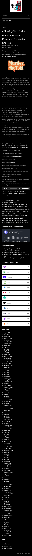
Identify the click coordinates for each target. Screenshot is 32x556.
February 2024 (8, 378)
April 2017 (6, 524)
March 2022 (7, 418)
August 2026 (7, 332)
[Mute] (23, 189)
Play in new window (12, 191)
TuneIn (10, 195)
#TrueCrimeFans (18, 218)
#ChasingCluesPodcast (9, 202)
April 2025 (6, 352)
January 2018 (7, 508)
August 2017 (7, 517)
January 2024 (7, 380)
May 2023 (6, 394)
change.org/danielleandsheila (20, 147)
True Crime (12, 200)
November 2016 (8, 533)
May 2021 (6, 436)
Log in (5, 543)
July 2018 (6, 497)
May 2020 (6, 457)
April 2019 (6, 481)
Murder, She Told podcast (9, 56)
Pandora (15, 193)
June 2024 (6, 370)
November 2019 (8, 468)
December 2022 (8, 403)
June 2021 (6, 434)
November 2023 (8, 383)
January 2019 (7, 486)
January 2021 (7, 443)
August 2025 (7, 345)
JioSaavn (4, 195)
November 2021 (8, 425)
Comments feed (8, 546)
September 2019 (8, 472)
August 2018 (7, 495)
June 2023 (6, 392)
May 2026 (6, 334)
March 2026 (7, 336)
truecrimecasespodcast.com (11, 183)
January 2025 (7, 358)
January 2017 (7, 530)
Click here (5, 150)
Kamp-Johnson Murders (10, 252)
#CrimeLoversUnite (7, 206)
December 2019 (8, 466)
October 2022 (7, 407)
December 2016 (8, 532)
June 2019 (6, 477)
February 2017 (8, 528)
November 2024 (8, 361)
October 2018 (7, 492)
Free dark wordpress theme (23, 553)
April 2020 (6, 459)
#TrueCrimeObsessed (8, 220)
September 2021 (8, 428)
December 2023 (8, 381)
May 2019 (6, 479)
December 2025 (8, 342)
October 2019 (7, 470)
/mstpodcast (11, 159)
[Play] (4, 189)
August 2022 (7, 410)
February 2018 (8, 506)
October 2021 (7, 427)
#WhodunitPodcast (22, 222)
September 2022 (8, 409)
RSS (19, 195)
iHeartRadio (22, 193)
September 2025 (8, 343)
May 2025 (6, 351)
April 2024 (6, 374)
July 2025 (6, 347)
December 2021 (8, 423)
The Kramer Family (9, 258)
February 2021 (8, 441)
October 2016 (7, 535)
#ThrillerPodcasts (7, 218)
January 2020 (7, 465)
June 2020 (6, 456)
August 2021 (7, 430)
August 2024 (7, 367)
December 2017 (8, 510)
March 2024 (7, 376)
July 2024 (6, 369)
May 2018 (6, 501)
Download (21, 191)
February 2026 (8, 338)
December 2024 (8, 360)
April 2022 (6, 416)
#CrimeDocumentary (22, 204)
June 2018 (6, 499)
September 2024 (8, 365)
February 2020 (8, 463)
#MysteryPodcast (7, 213)
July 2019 (6, 475)
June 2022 (6, 412)
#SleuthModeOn (17, 217)
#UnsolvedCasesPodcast (9, 222)
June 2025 (6, 349)
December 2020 (8, 445)
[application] (16, 188)
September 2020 (8, 450)
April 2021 (6, 437)
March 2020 (7, 461)
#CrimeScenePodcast (22, 208)
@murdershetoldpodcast (15, 156)
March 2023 (7, 398)
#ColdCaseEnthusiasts (9, 204)
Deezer (15, 195)
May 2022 (6, 414)
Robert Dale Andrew (9, 250)
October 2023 (7, 385)
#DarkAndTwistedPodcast (21, 209)
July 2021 (6, 432)
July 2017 (6, 519)
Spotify (10, 193)
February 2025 (8, 356)
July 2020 (6, 454)
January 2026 (7, 340)
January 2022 (7, 421)
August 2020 (7, 452)
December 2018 (8, 488)
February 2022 (8, 419)
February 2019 (8, 485)
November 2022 (8, 405)
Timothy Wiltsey (8, 249)
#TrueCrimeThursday (21, 220)
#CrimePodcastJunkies (8, 208)
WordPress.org (8, 548)
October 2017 (7, 513)
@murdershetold (10, 162)
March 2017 (7, 526)
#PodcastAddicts (18, 213)
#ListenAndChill (7, 211)
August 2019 (7, 474)
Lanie (16, 45)
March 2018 (7, 504)
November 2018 (8, 490)
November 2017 (8, 512)
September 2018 (8, 494)
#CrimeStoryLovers (8, 209)
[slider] (26, 188)
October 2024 (7, 363)
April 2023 (6, 396)
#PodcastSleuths (7, 217)
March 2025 (7, 354)
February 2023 (8, 399)
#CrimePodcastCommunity (21, 206)
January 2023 (7, 401)
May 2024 (6, 372)
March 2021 (7, 439)
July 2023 (6, 390)
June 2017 (6, 521)
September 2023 (8, 387)
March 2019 (7, 483)
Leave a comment (8, 47)
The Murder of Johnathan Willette (13, 254)
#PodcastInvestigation (20, 215)
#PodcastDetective (7, 215)
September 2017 (8, 515)
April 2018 (6, 503)
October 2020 (7, 448)
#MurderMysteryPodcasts (20, 211)
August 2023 (7, 389)
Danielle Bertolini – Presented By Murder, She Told (14, 39)
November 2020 (8, 447)
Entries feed (7, 544)
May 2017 (6, 523)
